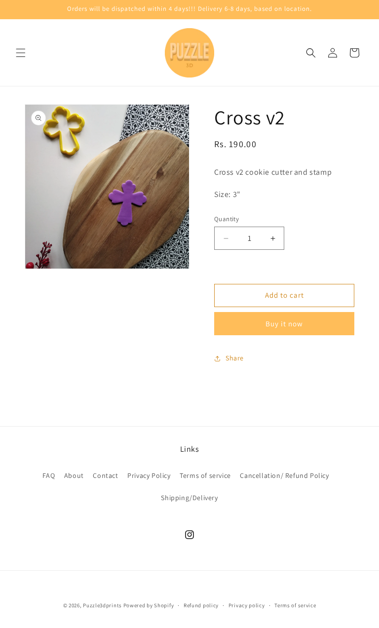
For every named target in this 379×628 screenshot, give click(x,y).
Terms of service (205, 475)
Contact (105, 475)
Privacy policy (246, 605)
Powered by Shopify (148, 605)
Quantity (226, 219)
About (74, 475)
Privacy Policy (148, 475)
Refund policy (201, 605)
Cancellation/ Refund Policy (284, 475)
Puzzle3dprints (102, 605)
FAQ (48, 475)
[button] (21, 53)
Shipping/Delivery (189, 497)
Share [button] (235, 357)
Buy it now (284, 323)
